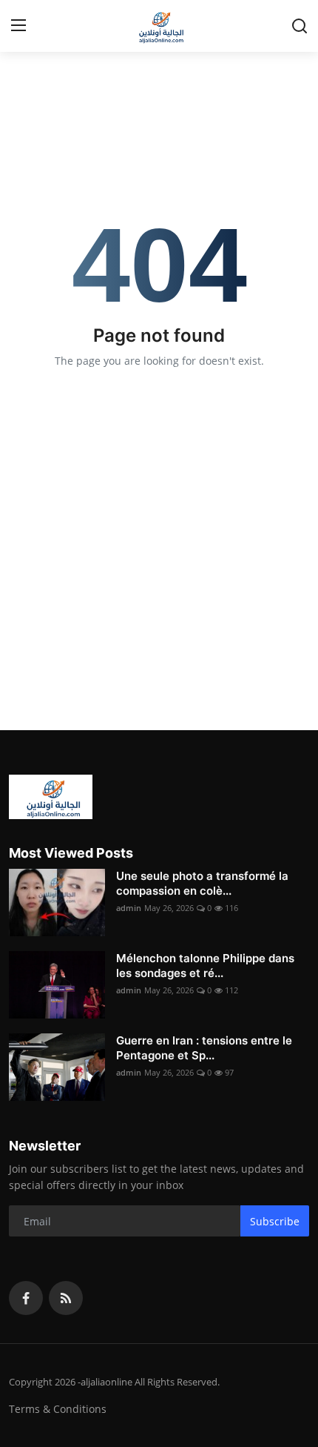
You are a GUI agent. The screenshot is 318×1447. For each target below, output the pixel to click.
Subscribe (275, 1221)
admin (128, 907)
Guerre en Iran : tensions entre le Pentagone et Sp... (204, 1047)
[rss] (66, 1298)
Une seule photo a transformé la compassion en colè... (202, 883)
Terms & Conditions (57, 1409)
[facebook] (26, 1298)
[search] (299, 26)
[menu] (18, 26)
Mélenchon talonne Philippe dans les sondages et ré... (205, 965)
